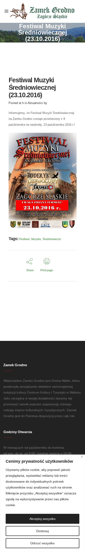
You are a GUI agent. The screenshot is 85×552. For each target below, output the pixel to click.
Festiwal (24, 239)
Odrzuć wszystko (42, 543)
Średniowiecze (52, 239)
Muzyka (36, 239)
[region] (42, 503)
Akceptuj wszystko (42, 519)
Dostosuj (42, 531)
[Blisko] (82, 457)
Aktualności (35, 103)
